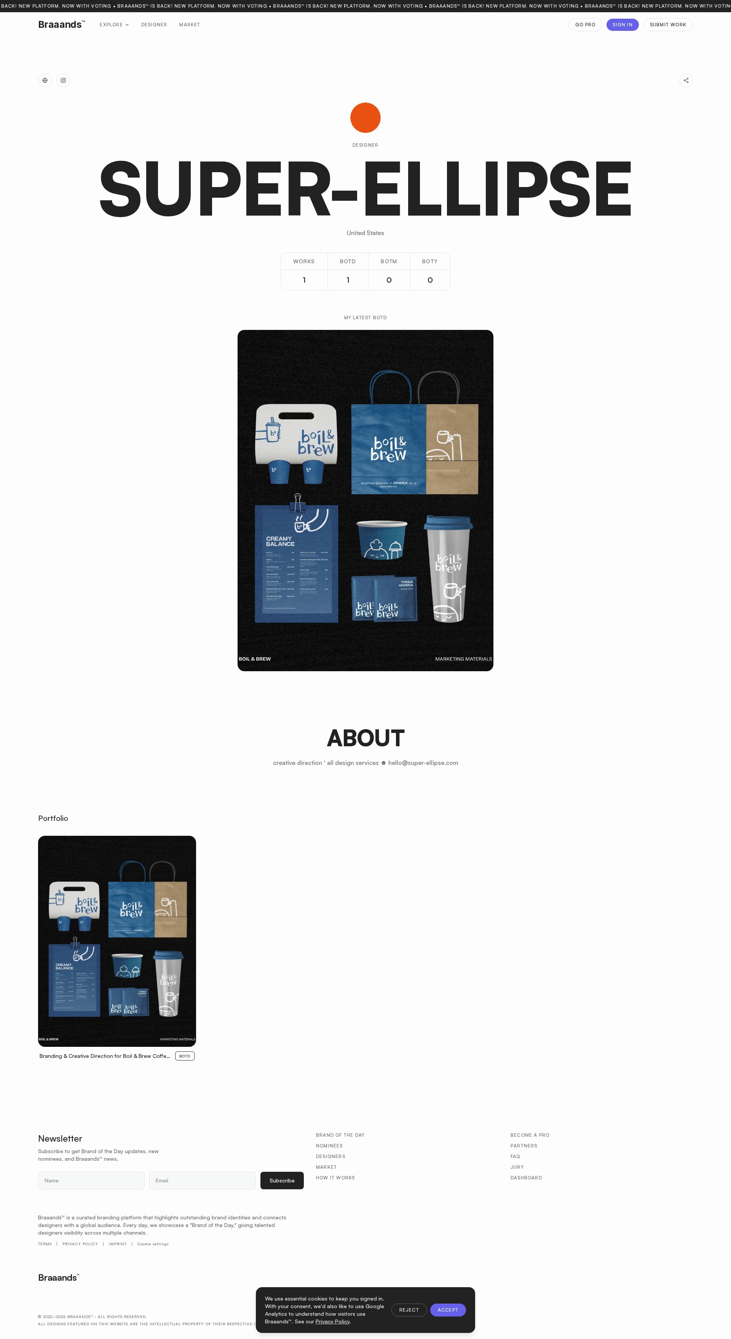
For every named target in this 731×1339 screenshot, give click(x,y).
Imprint (118, 1243)
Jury (517, 1167)
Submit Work (668, 24)
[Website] (45, 80)
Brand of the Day (340, 1135)
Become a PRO (530, 1135)
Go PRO (585, 24)
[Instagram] (63, 80)
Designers (330, 1156)
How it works (335, 1178)
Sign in (622, 24)
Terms (45, 1243)
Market (189, 24)
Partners (524, 1146)
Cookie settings (153, 1243)
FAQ (515, 1156)
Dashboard (526, 1178)
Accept (448, 1310)
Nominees (329, 1146)
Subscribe (282, 1180)
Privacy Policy (80, 1243)
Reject (409, 1310)
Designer (154, 24)
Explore (111, 24)
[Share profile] (686, 80)
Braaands (61, 24)
